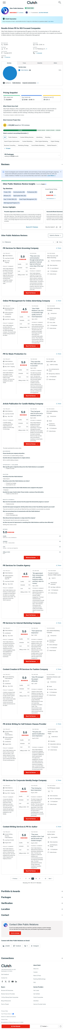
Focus (24, 63)
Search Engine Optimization (11, 141)
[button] (28, 242)
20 (36, 878)
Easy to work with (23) (10, 199)
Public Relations (25, 70)
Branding (47, 137)
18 (29, 878)
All (5, 137)
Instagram (36, 946)
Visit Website (16, 1026)
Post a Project (5, 1004)
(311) (54, 195)
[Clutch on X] (6, 981)
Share (59, 248)
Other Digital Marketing (41, 141)
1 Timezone (7, 57)
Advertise (35, 1001)
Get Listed (36, 990)
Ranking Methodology (39, 979)
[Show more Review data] (32, 293)
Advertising (39, 137)
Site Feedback (5, 974)
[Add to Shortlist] (60, 1026)
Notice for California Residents (8, 1016)
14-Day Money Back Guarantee (9, 997)
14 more (8, 148)
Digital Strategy (55, 141)
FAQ (34, 982)
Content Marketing (27, 141)
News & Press (37, 975)
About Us (35, 968)
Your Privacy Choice (6, 1013)
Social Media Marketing (37, 145)
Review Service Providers (8, 994)
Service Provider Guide (39, 1004)
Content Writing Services (26, 137)
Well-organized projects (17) (11, 203)
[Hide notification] (61, 172)
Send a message (15, 933)
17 (25, 878)
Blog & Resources (6, 1001)
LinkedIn (7, 946)
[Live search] (60, 2)
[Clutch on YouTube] (12, 981)
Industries (39, 63)
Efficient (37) (7, 195)
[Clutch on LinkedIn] (16, 981)
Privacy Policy (4, 1011)
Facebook (18, 946)
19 (32, 878)
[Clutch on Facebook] (2, 981)
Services (9, 63)
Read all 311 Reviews (32, 227)
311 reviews (20, 12)
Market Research (52, 145)
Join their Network (43, 12)
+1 (46, 49)
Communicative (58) (19, 192)
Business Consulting (9, 145)
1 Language (38, 53)
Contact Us (4, 978)
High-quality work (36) (19, 195)
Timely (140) (7, 192)
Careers (35, 972)
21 (39, 878)
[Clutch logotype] (32, 2)
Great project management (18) (28, 199)
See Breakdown (50, 198)
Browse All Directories (7, 990)
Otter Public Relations (16, 8)
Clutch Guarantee (38, 997)
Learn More (50, 21)
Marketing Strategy (23, 145)
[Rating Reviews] (13, 12)
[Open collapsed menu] (4, 2)
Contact (44, 1026)
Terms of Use (4, 1019)
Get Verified (36, 994)
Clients (55, 63)
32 (45, 878)
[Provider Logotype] (5, 10)
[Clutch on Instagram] (9, 981)
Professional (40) (32, 192)
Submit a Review (54, 235)
